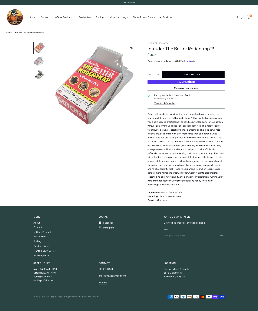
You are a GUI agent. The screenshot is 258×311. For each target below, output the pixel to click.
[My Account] (243, 17)
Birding (100, 17)
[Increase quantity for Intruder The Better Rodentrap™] (158, 74)
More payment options (186, 88)
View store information (164, 103)
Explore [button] (103, 282)
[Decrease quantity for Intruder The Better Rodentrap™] (150, 74)
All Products (165, 17)
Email (166, 229)
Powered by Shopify (90, 296)
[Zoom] (132, 48)
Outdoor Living (118, 17)
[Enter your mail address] (222, 235)
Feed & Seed (85, 17)
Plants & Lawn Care (143, 17)
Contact (45, 17)
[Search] (237, 17)
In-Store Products (63, 17)
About (33, 17)
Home (8, 32)
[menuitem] (33, 17)
